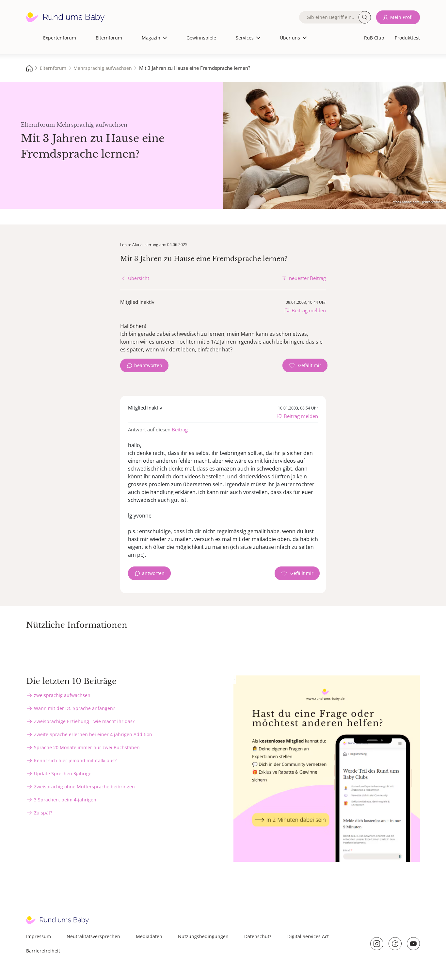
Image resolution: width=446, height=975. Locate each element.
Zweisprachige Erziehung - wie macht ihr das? (84, 721)
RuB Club (374, 38)
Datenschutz (258, 936)
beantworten (148, 365)
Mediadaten (149, 936)
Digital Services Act (308, 936)
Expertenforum (59, 38)
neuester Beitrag (307, 278)
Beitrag (180, 429)
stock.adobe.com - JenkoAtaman (418, 201)
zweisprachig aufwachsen (62, 695)
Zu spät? (43, 813)
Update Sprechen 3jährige (62, 773)
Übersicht (138, 278)
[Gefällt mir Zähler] (304, 365)
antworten (153, 573)
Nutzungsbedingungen (203, 936)
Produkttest (407, 38)
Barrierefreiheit (43, 951)
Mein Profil (402, 17)
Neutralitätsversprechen (93, 936)
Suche (364, 17)
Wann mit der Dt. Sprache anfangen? (74, 708)
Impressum (38, 936)
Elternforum (109, 38)
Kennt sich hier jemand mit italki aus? (75, 760)
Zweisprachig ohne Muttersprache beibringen (84, 786)
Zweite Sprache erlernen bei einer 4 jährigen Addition (93, 734)
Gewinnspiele (201, 38)
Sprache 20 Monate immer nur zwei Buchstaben (87, 747)
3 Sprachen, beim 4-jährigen (65, 800)
